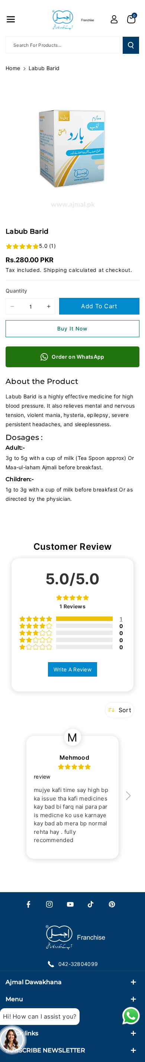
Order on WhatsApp (78, 357)
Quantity (16, 290)
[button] (11, 19)
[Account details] (114, 19)
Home (13, 68)
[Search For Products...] (131, 45)
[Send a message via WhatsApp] (131, 1016)
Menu (14, 999)
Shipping (55, 270)
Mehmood (74, 757)
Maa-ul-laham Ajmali (31, 467)
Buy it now (72, 328)
